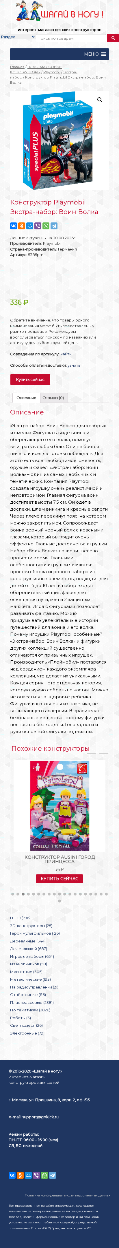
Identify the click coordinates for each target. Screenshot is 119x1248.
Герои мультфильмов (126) (35, 933)
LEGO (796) (20, 918)
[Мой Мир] (29, 225)
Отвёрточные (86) (28, 994)
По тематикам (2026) (30, 1010)
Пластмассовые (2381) (32, 1002)
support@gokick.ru (40, 1116)
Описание (26, 397)
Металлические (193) (30, 979)
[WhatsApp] (45, 225)
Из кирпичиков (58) (28, 964)
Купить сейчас (30, 379)
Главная (17, 67)
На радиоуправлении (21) (34, 987)
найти (66, 354)
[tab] (26, 398)
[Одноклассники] (21, 225)
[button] (91, 54)
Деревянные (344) (28, 941)
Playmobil (51, 72)
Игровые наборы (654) (32, 956)
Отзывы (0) (53, 397)
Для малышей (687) (28, 948)
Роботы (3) (20, 1017)
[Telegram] (54, 225)
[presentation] (91, 750)
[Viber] (37, 225)
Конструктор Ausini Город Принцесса (60, 859)
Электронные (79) (27, 1033)
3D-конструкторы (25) (31, 925)
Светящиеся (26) (26, 1025)
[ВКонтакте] (13, 225)
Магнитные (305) (26, 971)
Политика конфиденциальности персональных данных (67, 1195)
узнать (74, 365)
